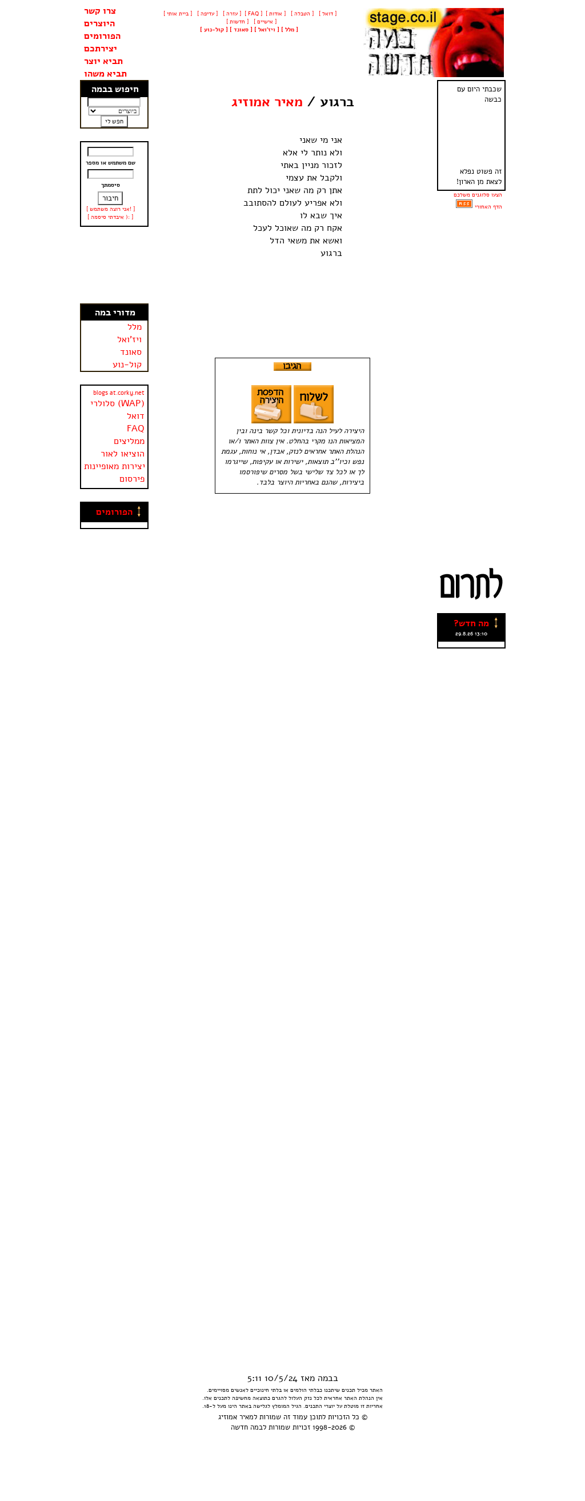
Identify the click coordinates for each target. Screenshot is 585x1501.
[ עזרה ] (231, 14)
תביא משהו (105, 73)
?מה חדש (471, 623)
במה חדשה (247, 1427)
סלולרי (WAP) (117, 403)
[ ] (214, 30)
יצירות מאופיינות (114, 466)
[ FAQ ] (253, 14)
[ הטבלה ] (301, 14)
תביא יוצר (103, 61)
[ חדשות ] (237, 22)
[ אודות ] (276, 14)
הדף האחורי (488, 207)
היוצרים (99, 23)
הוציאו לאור (123, 453)
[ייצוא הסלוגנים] (464, 207)
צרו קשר (100, 11)
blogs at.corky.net (119, 393)
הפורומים (102, 36)
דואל (136, 416)
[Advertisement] (114, 265)
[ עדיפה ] (206, 14)
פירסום (132, 479)
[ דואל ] (326, 14)
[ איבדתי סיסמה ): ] (110, 217)
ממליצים (129, 441)
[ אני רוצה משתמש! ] (110, 209)
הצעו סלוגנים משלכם (478, 195)
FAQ (136, 428)
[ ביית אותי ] (177, 14)
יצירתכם (100, 48)
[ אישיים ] (264, 22)
